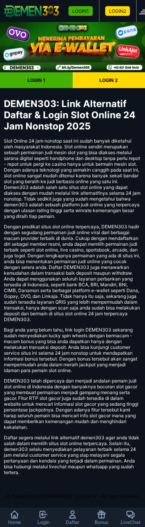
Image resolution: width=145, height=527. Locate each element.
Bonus (101, 522)
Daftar (72, 522)
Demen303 (16, 187)
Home (14, 522)
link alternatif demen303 (77, 437)
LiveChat (130, 522)
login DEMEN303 (92, 330)
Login (43, 522)
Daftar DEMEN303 (69, 267)
